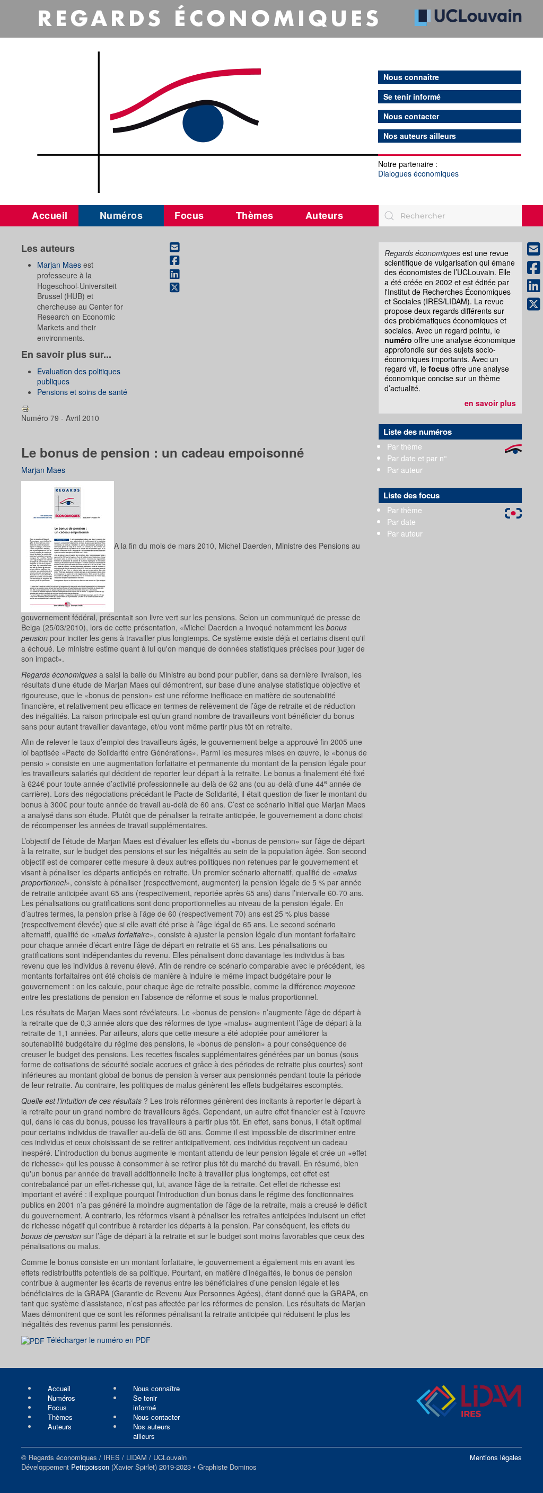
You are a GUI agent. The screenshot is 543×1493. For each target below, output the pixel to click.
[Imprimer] (25, 407)
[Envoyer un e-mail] (180, 247)
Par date (401, 521)
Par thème (404, 446)
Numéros (121, 215)
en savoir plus (490, 403)
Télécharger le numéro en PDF (98, 1339)
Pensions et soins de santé (82, 392)
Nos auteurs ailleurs (419, 135)
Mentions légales (496, 1457)
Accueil (50, 215)
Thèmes (255, 215)
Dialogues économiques (418, 173)
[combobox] (450, 215)
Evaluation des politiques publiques (78, 376)
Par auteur (405, 470)
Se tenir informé (412, 96)
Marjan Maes (59, 264)
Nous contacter (411, 116)
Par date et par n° (417, 458)
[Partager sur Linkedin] (180, 274)
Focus (189, 215)
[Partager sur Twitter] (180, 288)
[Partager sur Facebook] (180, 261)
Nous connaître (411, 77)
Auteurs (324, 215)
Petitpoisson (90, 1467)
